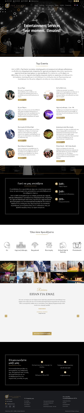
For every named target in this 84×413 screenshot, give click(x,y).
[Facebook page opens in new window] (74, 1)
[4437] (58, 266)
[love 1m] (75, 277)
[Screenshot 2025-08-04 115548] (58, 277)
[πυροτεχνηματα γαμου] (75, 266)
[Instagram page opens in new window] (76, 1)
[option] (42, 307)
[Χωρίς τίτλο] (42, 266)
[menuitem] (32, 401)
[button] (6, 316)
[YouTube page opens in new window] (78, 1)
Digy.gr (77, 411)
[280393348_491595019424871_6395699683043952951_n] (25, 266)
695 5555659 (17, 1)
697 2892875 (25, 1)
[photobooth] (8, 277)
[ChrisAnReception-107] (42, 277)
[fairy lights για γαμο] (8, 266)
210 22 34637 (9, 1)
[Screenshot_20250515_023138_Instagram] (25, 277)
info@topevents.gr (34, 1)
